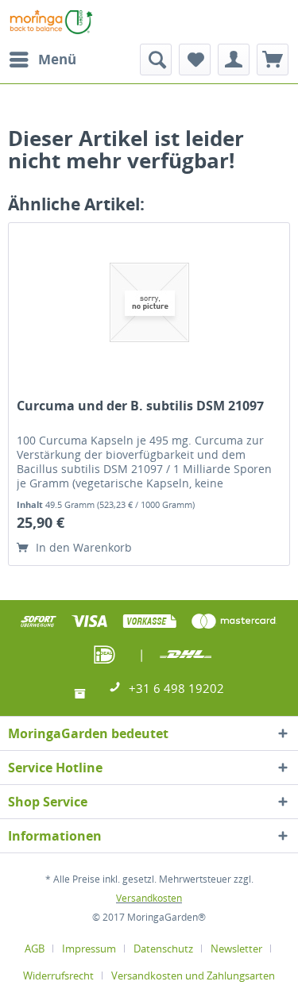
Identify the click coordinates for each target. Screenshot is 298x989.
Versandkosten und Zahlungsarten (193, 975)
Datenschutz (163, 948)
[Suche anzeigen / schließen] (156, 59)
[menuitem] (42, 59)
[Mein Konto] (234, 59)
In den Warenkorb (82, 547)
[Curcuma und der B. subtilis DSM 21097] (149, 302)
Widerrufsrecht (58, 975)
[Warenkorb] (272, 59)
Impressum (89, 948)
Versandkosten (149, 898)
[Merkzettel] (195, 59)
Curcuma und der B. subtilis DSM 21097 (140, 406)
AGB (35, 948)
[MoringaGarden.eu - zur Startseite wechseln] (51, 22)
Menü (57, 59)
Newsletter (236, 948)
